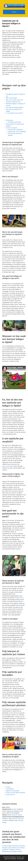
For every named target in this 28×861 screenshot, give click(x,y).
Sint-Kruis (21, 818)
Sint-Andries (20, 847)
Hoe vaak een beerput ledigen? (14, 107)
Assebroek (5, 849)
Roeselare (15, 846)
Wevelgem (14, 851)
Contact (8, 787)
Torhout (18, 849)
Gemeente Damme (16, 815)
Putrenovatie (9, 120)
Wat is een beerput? (11, 98)
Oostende (21, 846)
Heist (20, 820)
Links (23, 857)
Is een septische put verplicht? (14, 113)
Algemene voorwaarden (10, 858)
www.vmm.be (6, 466)
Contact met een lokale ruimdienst (15, 792)
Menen (14, 847)
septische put (19, 597)
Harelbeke (12, 849)
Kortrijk (4, 846)
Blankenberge (6, 851)
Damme (14, 809)
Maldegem (5, 818)
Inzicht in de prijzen (11, 128)
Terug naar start (10, 794)
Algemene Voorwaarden (12, 790)
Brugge (4, 822)
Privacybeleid (10, 789)
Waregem (5, 847)
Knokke (16, 820)
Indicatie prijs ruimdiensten (15, 129)
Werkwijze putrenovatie (14, 122)
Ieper (10, 847)
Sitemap (19, 857)
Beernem (14, 818)
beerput (19, 187)
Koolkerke (5, 820)
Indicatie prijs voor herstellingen (17, 131)
